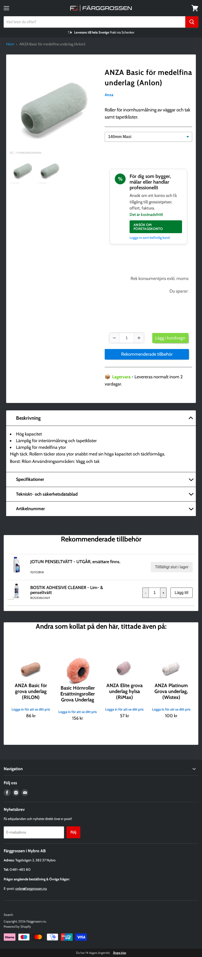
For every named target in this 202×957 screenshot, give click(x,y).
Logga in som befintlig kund (150, 238)
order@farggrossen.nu (31, 888)
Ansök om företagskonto (148, 227)
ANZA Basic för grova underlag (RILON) (31, 691)
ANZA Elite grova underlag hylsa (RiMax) (124, 691)
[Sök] (191, 22)
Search (8, 915)
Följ (73, 832)
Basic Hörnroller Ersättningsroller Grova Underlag (77, 694)
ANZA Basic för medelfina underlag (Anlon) (148, 77)
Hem (10, 44)
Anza (109, 94)
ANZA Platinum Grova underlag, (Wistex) (171, 691)
